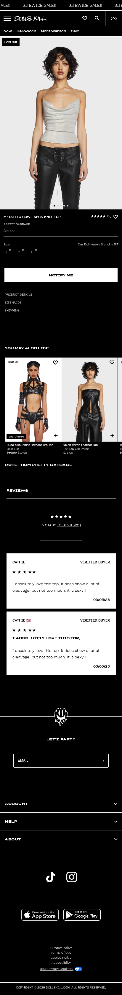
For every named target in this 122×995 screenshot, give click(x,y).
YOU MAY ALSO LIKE (27, 348)
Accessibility (61, 962)
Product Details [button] (18, 294)
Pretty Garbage (17, 224)
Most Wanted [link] (53, 31)
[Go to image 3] (61, 205)
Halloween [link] (26, 31)
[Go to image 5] (67, 205)
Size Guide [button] (13, 302)
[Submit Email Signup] (102, 760)
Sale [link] (75, 31)
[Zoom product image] (61, 122)
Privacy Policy (61, 947)
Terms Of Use (61, 952)
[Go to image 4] (64, 205)
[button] (38, 5)
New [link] (8, 31)
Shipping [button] (12, 310)
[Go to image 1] (54, 205)
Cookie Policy (61, 957)
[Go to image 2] (58, 205)
